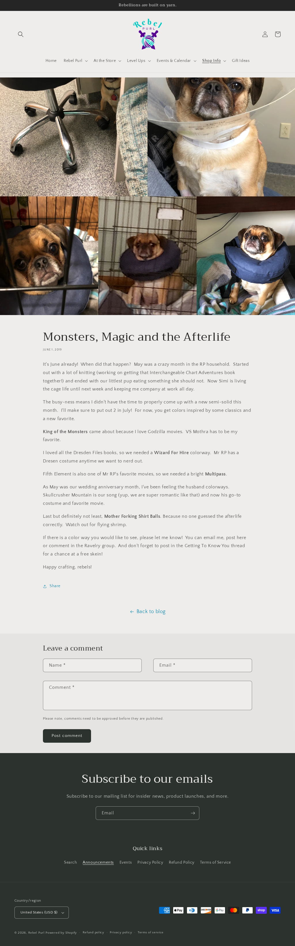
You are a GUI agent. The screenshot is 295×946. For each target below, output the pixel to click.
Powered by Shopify (61, 932)
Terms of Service (215, 862)
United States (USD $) (38, 912)
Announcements (98, 862)
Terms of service (151, 932)
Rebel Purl (36, 932)
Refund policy (93, 932)
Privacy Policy (150, 862)
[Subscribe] (192, 813)
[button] (20, 34)
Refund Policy (181, 862)
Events (126, 862)
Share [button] (55, 586)
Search (70, 862)
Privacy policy (121, 932)
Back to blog (151, 612)
